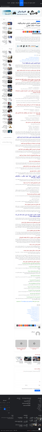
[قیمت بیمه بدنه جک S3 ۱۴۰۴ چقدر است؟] (25, 426)
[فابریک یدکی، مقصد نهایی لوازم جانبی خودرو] (10, 61)
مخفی (35, 55)
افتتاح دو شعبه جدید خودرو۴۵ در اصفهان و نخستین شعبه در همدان (4, 42)
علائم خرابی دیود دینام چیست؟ (35, 307)
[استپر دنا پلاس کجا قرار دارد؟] (35, 418)
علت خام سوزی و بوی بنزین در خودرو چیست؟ (33, 310)
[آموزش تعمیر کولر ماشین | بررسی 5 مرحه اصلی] (10, 68)
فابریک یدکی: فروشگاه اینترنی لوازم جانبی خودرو (7, 142)
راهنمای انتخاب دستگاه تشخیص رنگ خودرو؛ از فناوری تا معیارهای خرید (4, 37)
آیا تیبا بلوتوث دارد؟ (20, 417)
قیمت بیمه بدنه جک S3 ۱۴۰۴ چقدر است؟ (19, 425)
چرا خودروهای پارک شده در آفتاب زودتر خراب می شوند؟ (5, 28)
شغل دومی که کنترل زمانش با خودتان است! (4, 56)
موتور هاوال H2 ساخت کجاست (35, 320)
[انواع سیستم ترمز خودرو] (31, 421)
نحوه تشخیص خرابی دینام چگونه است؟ (34, 57)
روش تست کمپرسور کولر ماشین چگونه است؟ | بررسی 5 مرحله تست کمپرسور (4, 111)
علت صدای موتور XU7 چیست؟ (35, 315)
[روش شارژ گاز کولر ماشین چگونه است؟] (10, 119)
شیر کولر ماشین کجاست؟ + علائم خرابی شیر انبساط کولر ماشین (4, 127)
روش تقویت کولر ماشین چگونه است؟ (4, 115)
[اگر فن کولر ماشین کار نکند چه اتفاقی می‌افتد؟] (19, 359)
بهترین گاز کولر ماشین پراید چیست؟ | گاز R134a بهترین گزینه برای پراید (4, 82)
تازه (10, 19)
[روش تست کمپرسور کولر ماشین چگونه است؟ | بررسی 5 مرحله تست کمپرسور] (10, 110)
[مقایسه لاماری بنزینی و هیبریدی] (25, 422)
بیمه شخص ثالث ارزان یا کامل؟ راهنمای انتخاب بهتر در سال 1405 (4, 23)
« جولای (9, 412)
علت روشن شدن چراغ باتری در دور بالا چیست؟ (33, 309)
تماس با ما (8, 2)
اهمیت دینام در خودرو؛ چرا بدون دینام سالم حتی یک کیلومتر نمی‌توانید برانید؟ (29, 61)
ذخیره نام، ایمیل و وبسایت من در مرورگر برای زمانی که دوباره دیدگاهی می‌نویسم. (30, 388)
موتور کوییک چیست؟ (36, 319)
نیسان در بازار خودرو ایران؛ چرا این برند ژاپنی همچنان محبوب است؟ (4, 32)
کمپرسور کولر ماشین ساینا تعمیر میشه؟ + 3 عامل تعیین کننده (4, 131)
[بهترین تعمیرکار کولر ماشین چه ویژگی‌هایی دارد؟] (10, 77)
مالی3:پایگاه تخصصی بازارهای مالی (7, 137)
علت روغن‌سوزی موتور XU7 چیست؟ (34, 314)
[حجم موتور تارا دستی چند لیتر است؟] (39, 418)
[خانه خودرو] (39, 3)
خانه (39, 19)
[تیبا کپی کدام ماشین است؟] (35, 425)
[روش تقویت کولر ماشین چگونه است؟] (10, 115)
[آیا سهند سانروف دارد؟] (39, 421)
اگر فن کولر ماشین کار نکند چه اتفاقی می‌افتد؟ (19, 362)
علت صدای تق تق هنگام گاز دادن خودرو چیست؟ (33, 313)
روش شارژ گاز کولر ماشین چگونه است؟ (4, 119)
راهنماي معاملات (17, 2)
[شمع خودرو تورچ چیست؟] (39, 425)
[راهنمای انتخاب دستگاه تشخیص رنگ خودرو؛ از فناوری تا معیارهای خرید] (10, 37)
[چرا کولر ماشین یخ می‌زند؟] (10, 123)
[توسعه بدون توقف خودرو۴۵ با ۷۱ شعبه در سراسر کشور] (10, 64)
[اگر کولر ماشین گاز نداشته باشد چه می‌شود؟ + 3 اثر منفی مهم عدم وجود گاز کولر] (27, 359)
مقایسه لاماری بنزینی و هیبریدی (18, 421)
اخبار (28, 2)
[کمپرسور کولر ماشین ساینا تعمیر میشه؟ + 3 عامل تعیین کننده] (10, 131)
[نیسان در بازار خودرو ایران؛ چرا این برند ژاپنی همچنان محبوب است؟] (10, 32)
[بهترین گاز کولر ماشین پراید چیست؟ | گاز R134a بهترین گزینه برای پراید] (10, 81)
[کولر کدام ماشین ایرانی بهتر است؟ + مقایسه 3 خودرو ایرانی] (10, 72)
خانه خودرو (33, 2)
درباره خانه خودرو (8, 430)
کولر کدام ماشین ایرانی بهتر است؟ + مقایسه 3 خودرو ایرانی (5, 73)
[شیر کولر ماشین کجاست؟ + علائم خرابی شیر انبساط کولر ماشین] (10, 126)
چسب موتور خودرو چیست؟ (35, 318)
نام (39, 381)
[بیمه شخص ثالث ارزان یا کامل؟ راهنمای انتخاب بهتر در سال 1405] (10, 23)
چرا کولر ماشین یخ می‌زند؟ (5, 122)
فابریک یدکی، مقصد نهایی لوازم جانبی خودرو (4, 60)
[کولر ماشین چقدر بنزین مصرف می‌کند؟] (10, 103)
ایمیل (39, 385)
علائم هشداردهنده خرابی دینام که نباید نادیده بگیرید (32, 58)
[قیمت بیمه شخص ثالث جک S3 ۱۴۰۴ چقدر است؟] (31, 425)
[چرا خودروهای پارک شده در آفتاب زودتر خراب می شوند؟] (10, 28)
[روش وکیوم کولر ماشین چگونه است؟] (10, 107)
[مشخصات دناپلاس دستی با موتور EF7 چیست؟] (35, 421)
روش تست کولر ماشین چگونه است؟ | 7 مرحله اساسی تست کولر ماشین (36, 362)
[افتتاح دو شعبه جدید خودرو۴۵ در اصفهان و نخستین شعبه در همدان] (10, 41)
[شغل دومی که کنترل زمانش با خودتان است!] (10, 57)
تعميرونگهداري (21, 2)
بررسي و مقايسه (25, 2)
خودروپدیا (31, 2)
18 (4, 407)
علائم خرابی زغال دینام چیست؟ (35, 308)
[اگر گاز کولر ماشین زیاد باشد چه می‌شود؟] (10, 86)
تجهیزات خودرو (13, 2)
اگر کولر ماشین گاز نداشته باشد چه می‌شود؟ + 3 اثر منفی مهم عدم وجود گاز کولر (27, 362)
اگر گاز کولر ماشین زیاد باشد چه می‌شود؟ (4, 86)
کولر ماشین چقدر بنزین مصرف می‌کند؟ (4, 103)
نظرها (4, 19)
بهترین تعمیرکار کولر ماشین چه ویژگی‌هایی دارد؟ (4, 77)
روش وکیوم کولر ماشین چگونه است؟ (4, 106)
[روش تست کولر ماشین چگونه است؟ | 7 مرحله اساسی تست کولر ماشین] (36, 359)
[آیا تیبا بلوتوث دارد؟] (25, 418)
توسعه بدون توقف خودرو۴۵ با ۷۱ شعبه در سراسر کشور (4, 64)
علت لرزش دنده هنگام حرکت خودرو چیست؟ (33, 312)
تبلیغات (1, 430)
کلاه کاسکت (39, 409)
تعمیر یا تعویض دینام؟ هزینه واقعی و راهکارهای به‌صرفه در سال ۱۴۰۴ (30, 59)
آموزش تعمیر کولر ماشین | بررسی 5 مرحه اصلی (5, 68)
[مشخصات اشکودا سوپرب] (31, 418)
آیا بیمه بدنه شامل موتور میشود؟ (35, 317)
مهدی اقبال (38, 29)
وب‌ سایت (26, 385)
